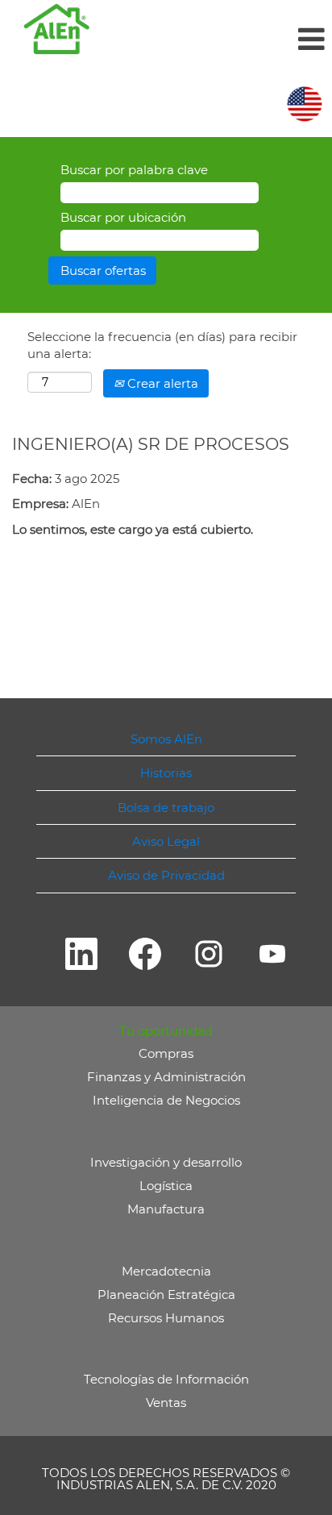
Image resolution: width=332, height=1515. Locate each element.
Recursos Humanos (166, 1318)
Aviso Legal (166, 841)
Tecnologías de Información (166, 1379)
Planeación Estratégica (166, 1294)
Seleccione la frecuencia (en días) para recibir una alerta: (162, 345)
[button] (221, 39)
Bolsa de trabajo (166, 807)
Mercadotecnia (166, 1271)
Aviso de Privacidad (166, 875)
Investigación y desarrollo (166, 1162)
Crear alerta (161, 383)
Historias (166, 772)
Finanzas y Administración (166, 1077)
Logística (166, 1185)
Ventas (166, 1402)
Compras (166, 1053)
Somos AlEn (166, 739)
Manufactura (166, 1209)
